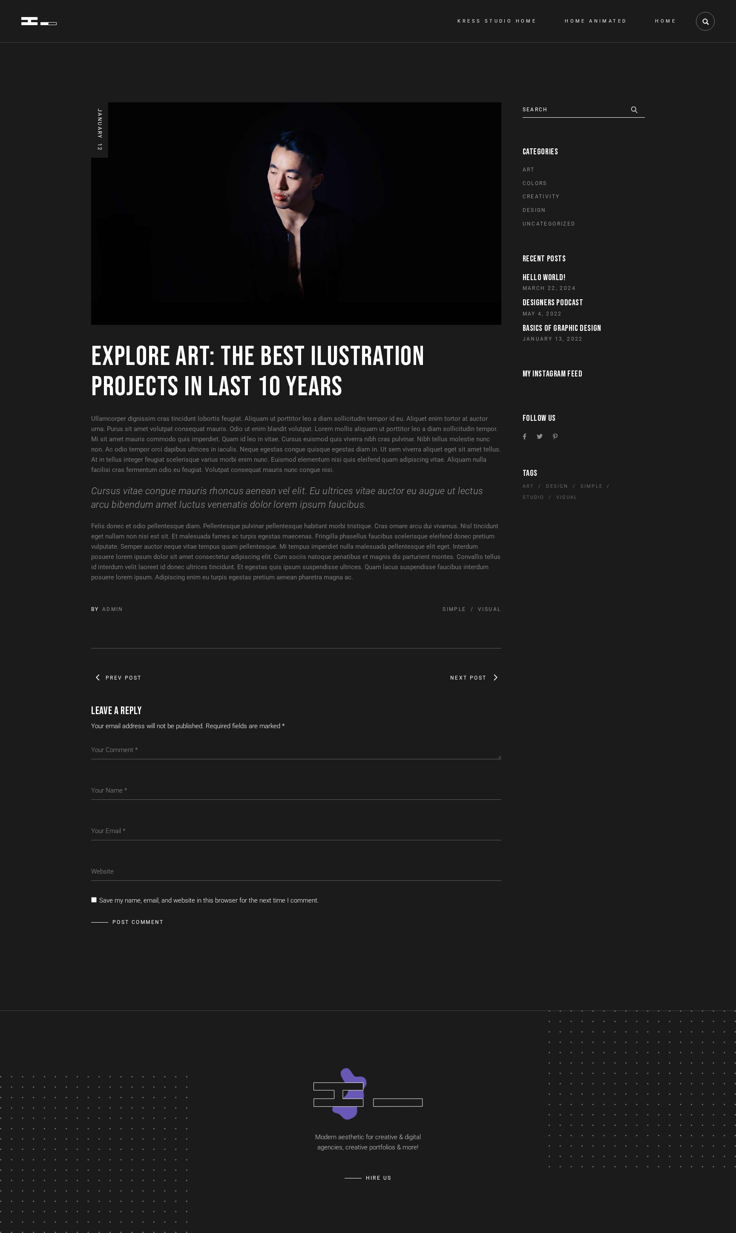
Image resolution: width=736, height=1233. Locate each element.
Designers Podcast (553, 303)
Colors (535, 183)
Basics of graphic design (562, 328)
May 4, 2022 (542, 314)
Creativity (541, 197)
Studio (533, 497)
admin (113, 609)
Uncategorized (549, 224)
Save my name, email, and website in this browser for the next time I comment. (209, 900)
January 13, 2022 (553, 339)
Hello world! (544, 277)
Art (529, 170)
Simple (454, 609)
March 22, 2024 (549, 288)
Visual (489, 609)
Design (534, 210)
